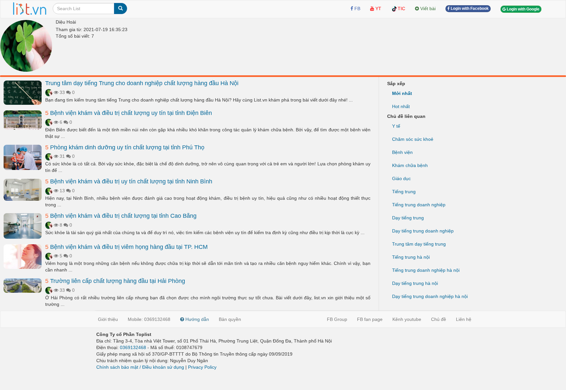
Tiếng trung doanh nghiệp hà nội (426, 270)
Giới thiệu (108, 319)
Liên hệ (463, 319)
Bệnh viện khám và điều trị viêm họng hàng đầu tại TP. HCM (126, 247)
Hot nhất (401, 106)
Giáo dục (401, 178)
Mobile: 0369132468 (149, 319)
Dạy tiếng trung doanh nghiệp (423, 230)
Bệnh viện (402, 152)
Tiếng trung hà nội (411, 257)
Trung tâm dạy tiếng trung (419, 244)
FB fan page (370, 319)
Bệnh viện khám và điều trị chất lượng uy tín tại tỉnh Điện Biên (128, 113)
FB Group (337, 319)
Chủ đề (438, 319)
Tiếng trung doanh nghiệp (418, 204)
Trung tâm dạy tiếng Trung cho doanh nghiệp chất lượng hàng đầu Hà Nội (141, 83)
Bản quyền (230, 319)
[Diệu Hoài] (26, 46)
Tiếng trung (404, 191)
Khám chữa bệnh (410, 165)
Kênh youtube (406, 319)
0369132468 (133, 347)
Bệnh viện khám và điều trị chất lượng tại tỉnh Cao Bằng (121, 216)
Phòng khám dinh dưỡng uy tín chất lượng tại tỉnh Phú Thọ (124, 147)
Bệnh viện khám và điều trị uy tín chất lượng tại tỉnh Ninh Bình (128, 181)
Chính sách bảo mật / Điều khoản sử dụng (140, 367)
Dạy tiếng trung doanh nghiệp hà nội (430, 296)
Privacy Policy (202, 367)
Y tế (396, 126)
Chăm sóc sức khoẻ (412, 139)
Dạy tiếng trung (408, 217)
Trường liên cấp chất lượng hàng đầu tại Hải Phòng (115, 281)
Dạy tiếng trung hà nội (415, 283)
